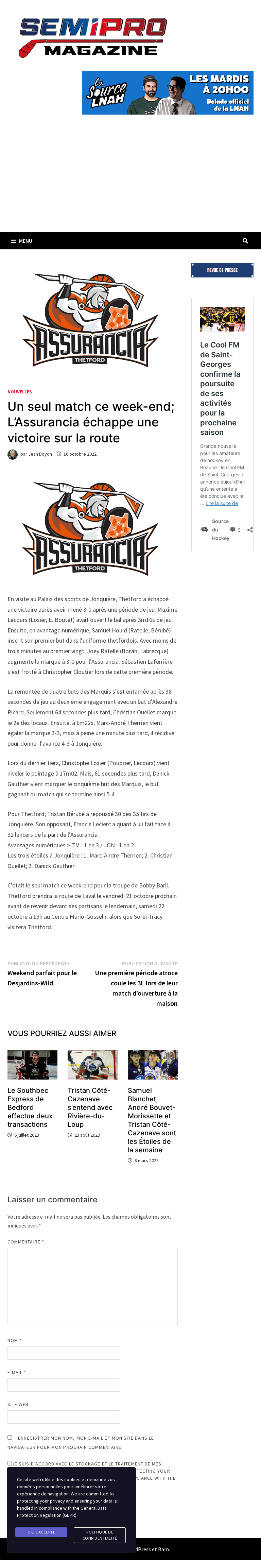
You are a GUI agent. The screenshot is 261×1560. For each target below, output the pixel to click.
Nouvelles (19, 392)
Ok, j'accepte (41, 1531)
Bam (163, 1549)
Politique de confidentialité (100, 1535)
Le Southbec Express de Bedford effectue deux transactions (30, 1107)
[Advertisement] (130, 181)
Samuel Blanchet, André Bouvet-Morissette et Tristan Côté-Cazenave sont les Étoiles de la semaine (152, 1120)
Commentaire (25, 1242)
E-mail (17, 1372)
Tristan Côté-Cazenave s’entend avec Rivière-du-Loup (90, 1107)
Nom (14, 1340)
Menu (25, 240)
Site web (18, 1404)
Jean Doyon (40, 454)
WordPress (138, 1549)
